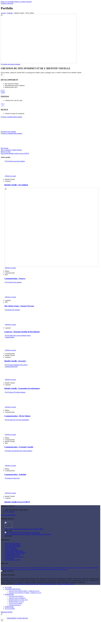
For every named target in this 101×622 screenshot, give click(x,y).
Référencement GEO (40, 569)
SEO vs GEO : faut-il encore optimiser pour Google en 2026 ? (24, 529)
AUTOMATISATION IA (15, 605)
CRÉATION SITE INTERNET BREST (14, 551)
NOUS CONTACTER (8, 515)
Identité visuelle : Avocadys (15, 361)
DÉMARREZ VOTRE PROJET (12, 543)
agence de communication (6, 567)
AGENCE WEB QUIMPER (11, 549)
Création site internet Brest (48, 584)
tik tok (66, 569)
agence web (13, 567)
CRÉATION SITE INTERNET (16, 596)
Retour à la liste (5, 151)
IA (35, 569)
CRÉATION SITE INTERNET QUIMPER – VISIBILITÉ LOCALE (25, 592)
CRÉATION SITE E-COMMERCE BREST (15, 552)
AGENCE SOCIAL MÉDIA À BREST (14, 557)
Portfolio (10, 13)
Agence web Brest (18, 584)
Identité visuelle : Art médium (16, 185)
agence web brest (18, 567)
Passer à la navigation (8, 1)
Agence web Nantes (32, 584)
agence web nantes (25, 567)
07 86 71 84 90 (9, 511)
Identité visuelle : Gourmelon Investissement (22, 388)
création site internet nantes (18, 569)
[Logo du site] (7, 3)
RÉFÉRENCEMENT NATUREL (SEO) (14, 554)
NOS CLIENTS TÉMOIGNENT (12, 545)
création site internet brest (8, 569)
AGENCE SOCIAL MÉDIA (15, 603)
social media (62, 569)
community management (55, 567)
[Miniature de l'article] (8, 527)
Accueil (3, 13)
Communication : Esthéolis (15, 474)
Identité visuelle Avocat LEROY (17, 502)
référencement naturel (56, 569)
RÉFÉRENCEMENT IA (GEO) (12, 555)
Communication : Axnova (14, 278)
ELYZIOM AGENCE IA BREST (12, 560)
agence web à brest (41, 567)
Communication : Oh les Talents (17, 416)
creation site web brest (86, 567)
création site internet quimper (29, 569)
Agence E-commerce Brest (65, 584)
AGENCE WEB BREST (10, 548)
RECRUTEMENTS (9, 558)
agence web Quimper (33, 567)
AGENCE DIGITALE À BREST (12, 546)
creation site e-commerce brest (76, 567)
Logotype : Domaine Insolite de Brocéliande (22, 332)
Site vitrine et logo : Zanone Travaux (19, 306)
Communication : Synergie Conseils (18, 447)
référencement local (48, 569)
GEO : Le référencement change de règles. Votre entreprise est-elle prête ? (28, 534)
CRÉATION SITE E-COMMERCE (17, 598)
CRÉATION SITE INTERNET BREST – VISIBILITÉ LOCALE (24, 591)
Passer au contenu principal (23, 1)
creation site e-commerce (65, 567)
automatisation (47, 567)
